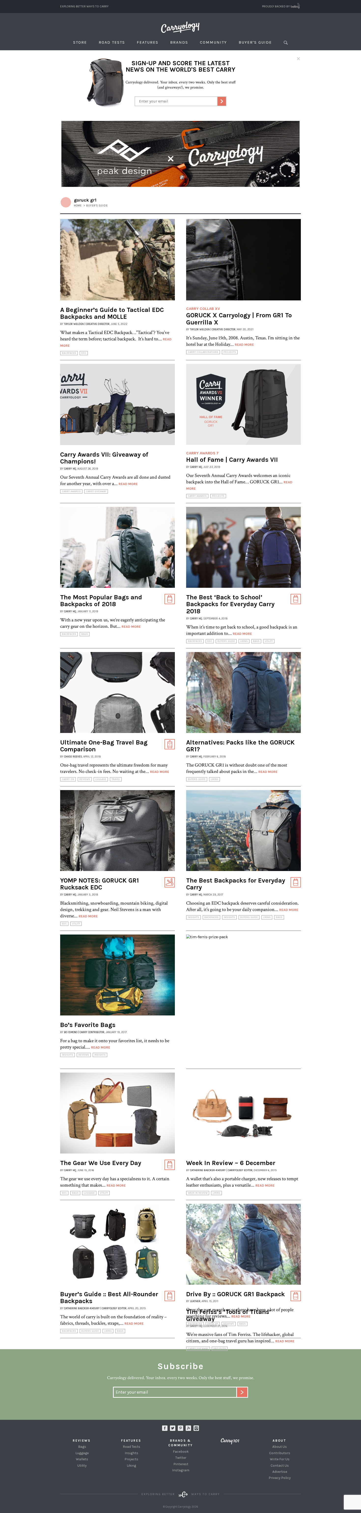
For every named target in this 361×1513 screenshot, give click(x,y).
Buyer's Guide (255, 42)
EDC (83, 353)
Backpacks (69, 353)
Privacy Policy (280, 1478)
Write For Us (280, 1459)
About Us (279, 1447)
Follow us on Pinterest (180, 1428)
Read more (244, 345)
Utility (269, 641)
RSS (188, 1428)
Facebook (181, 1451)
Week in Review (198, 1193)
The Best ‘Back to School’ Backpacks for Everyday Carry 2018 (230, 604)
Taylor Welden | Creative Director (87, 324)
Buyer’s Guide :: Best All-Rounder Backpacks (109, 1297)
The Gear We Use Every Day (100, 1163)
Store (80, 42)
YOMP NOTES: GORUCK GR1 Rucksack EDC (99, 884)
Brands (179, 42)
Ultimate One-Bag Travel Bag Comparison (104, 746)
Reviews (84, 779)
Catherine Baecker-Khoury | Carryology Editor (221, 1170)
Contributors (279, 1453)
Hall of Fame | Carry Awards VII (232, 459)
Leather (195, 1301)
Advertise (279, 1472)
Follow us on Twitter (172, 1428)
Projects (229, 352)
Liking (244, 641)
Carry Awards (71, 491)
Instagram (196, 1428)
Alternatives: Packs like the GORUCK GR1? (240, 746)
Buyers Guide (226, 641)
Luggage (100, 779)
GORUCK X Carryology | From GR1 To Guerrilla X (239, 318)
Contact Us (280, 1465)
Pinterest (180, 1464)
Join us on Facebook (164, 1428)
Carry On (68, 779)
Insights (193, 917)
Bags (84, 634)
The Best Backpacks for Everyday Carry (235, 884)
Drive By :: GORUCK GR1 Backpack (235, 1294)
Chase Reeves (73, 756)
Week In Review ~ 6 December (230, 1163)
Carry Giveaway (96, 491)
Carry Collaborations (203, 352)
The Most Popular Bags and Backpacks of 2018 (101, 600)
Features (147, 42)
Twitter (180, 1458)
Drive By (212, 1323)
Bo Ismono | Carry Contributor (84, 1032)
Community (213, 42)
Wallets (82, 1459)
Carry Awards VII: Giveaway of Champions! (104, 458)
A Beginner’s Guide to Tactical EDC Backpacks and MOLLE (112, 313)
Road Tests (112, 42)
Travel (115, 779)
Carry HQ (70, 468)
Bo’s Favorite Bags (87, 1025)
